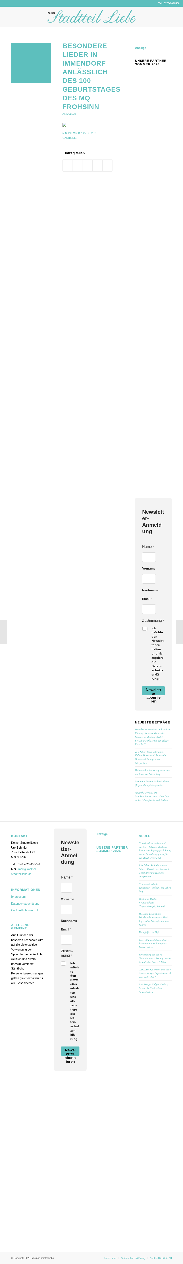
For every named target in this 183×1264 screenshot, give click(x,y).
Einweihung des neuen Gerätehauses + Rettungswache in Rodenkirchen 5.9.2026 (155, 958)
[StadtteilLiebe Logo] (91, 20)
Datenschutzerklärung (25, 903)
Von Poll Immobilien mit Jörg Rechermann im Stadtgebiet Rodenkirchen (154, 943)
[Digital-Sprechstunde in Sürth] (179, 632)
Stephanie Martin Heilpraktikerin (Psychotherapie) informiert (152, 783)
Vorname (148, 568)
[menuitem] (110, 1258)
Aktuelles (69, 114)
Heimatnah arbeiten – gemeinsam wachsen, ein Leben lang (152, 772)
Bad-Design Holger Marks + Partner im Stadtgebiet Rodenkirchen (153, 988)
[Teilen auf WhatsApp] (87, 165)
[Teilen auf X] (77, 165)
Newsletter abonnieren (153, 691)
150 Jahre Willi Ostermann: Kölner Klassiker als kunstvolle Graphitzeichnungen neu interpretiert (150, 757)
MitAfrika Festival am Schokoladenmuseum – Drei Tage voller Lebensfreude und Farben (152, 796)
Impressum (18, 896)
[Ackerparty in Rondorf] (3, 632)
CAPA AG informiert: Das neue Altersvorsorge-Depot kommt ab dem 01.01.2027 (155, 973)
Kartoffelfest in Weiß (149, 932)
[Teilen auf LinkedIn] (97, 165)
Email (147, 599)
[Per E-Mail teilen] (107, 165)
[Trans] (31, 63)
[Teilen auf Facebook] (68, 165)
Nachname (150, 590)
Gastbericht (71, 138)
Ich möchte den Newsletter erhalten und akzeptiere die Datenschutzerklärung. (158, 653)
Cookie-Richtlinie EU (24, 910)
